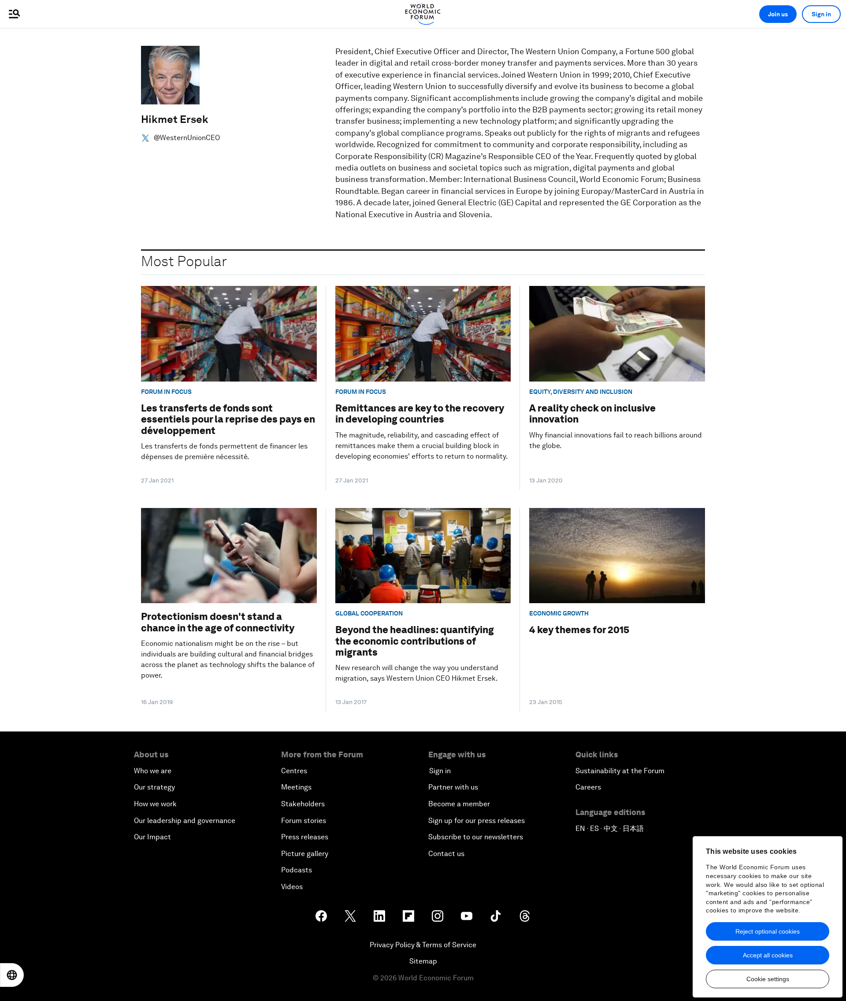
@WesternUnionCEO (187, 138)
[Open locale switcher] (11, 975)
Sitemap (423, 961)
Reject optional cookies (767, 931)
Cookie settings (767, 978)
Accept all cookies (768, 955)
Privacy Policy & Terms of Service (423, 945)
